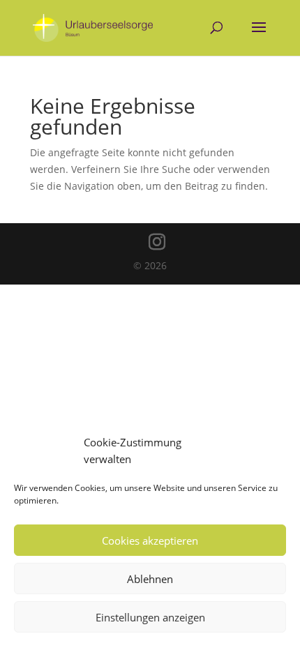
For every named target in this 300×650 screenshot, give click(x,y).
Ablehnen (150, 579)
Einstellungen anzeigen (150, 617)
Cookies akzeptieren (150, 540)
